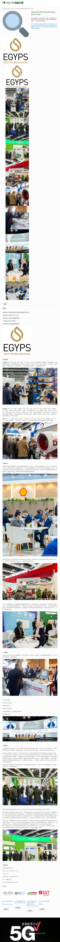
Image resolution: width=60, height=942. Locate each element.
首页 (3, 8)
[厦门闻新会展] (12, 3)
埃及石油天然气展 (46, 25)
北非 (54, 23)
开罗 (42, 26)
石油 (45, 26)
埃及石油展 (53, 25)
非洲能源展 (37, 28)
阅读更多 (6, 909)
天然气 (36, 26)
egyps (51, 23)
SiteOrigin (29, 939)
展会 (40, 26)
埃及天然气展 (39, 25)
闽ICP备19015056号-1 (30, 936)
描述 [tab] (5, 304)
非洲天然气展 (52, 26)
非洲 (47, 26)
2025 (48, 23)
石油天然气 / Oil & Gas (9, 8)
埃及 (34, 25)
